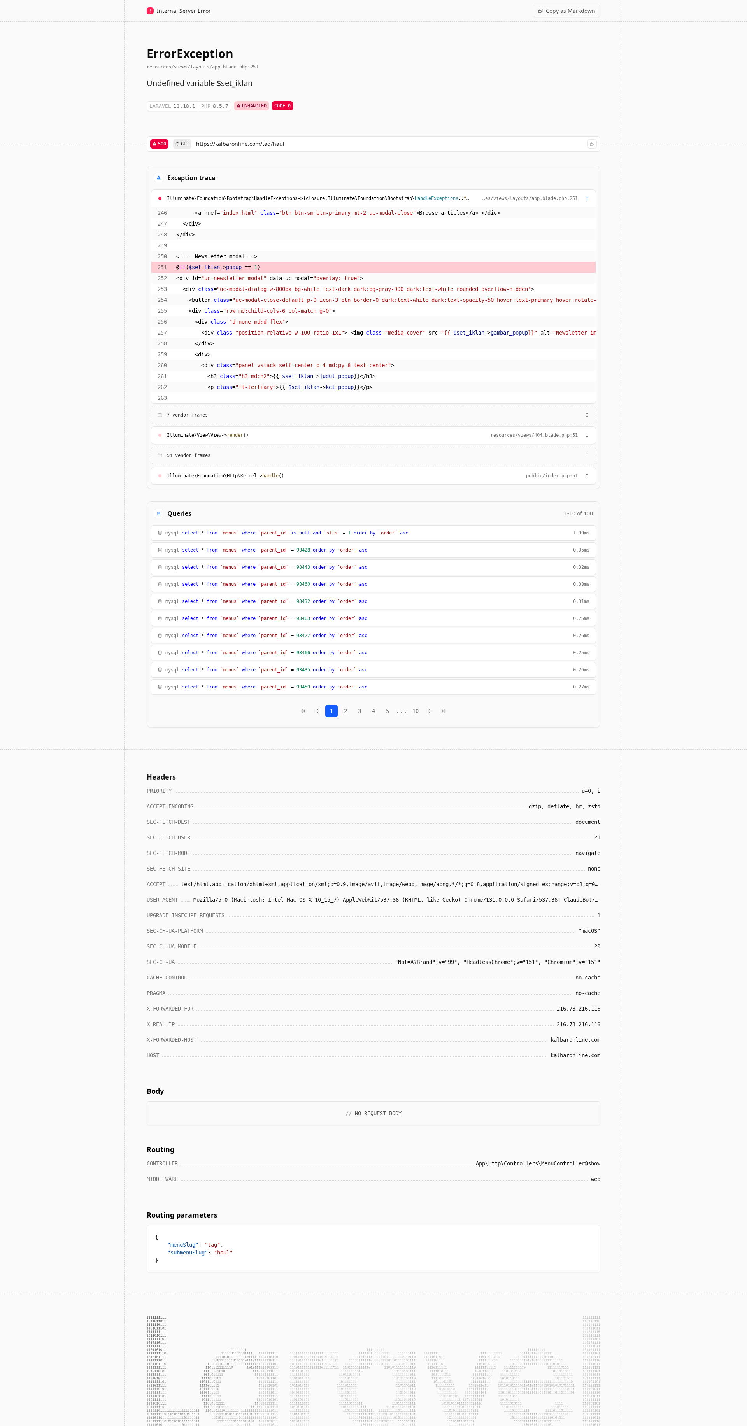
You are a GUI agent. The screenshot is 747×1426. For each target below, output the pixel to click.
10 (415, 711)
